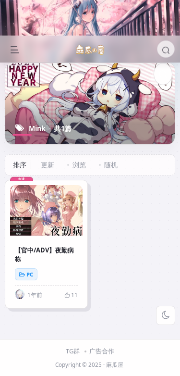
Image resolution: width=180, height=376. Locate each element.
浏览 (79, 164)
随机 (111, 164)
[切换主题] (165, 315)
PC (29, 274)
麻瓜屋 (114, 364)
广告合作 (101, 351)
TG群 (73, 351)
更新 (47, 164)
